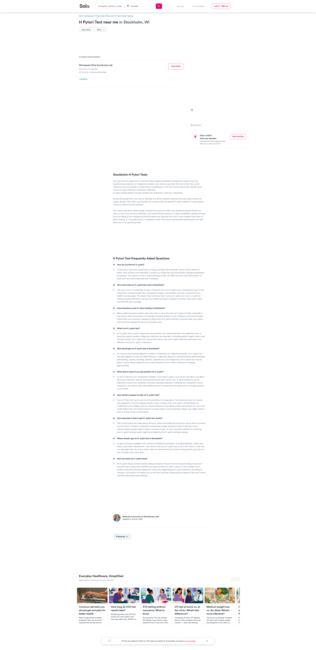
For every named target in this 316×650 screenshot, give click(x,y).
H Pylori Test (99, 16)
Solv (80, 16)
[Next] (238, 579)
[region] (220, 90)
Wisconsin (110, 16)
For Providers (198, 6)
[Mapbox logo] (195, 125)
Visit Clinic (176, 66)
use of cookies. (191, 641)
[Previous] (233, 579)
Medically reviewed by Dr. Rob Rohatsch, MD (140, 516)
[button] (192, 110)
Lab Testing (88, 16)
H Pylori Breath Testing (124, 16)
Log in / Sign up (221, 6)
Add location (238, 136)
